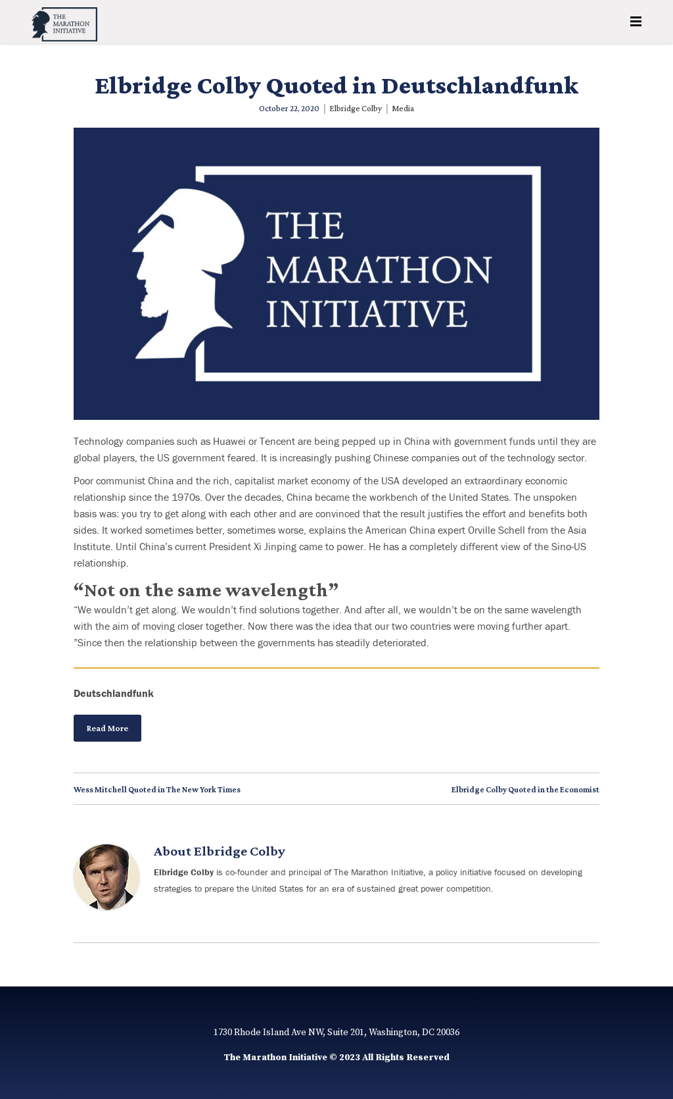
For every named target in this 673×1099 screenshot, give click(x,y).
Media (403, 108)
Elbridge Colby (355, 108)
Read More (107, 728)
